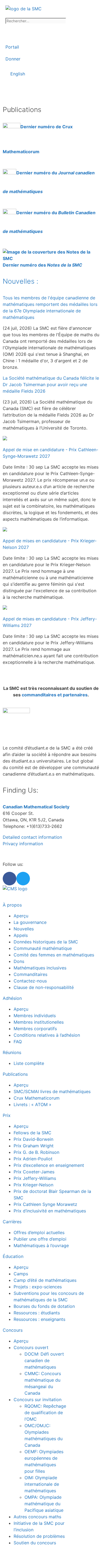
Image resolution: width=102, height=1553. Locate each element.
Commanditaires (30, 974)
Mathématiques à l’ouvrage (41, 1245)
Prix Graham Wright (34, 1145)
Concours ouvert (31, 1347)
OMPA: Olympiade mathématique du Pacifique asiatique (43, 1503)
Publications (15, 1074)
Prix (7, 1115)
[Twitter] (23, 878)
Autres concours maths (37, 1516)
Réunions (12, 1052)
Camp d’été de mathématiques (45, 1280)
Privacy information (23, 843)
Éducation (13, 1256)
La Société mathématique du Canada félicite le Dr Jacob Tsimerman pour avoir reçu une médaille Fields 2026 (51, 384)
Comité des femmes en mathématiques (54, 955)
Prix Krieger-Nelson (33, 1184)
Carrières (12, 1221)
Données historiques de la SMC (46, 941)
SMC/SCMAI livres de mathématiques (52, 1091)
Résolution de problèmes (39, 1536)
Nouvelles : (20, 281)
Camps (21, 1273)
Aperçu (21, 915)
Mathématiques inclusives (40, 968)
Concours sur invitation (37, 1399)
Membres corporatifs (35, 1028)
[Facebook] (9, 878)
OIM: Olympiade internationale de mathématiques (41, 1484)
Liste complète (29, 1063)
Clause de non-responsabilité (44, 987)
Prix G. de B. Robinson (36, 1152)
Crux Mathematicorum (37, 1098)
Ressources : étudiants (37, 1312)
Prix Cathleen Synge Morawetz (45, 1204)
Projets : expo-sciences (38, 1286)
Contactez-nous (30, 981)
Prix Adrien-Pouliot (33, 1158)
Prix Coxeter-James (34, 1171)
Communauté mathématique (43, 948)
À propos (12, 905)
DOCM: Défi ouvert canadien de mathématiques (44, 1360)
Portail (12, 47)
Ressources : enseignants (39, 1319)
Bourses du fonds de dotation (44, 1306)
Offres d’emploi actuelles (39, 1232)
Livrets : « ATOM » (32, 1104)
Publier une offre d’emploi (40, 1239)
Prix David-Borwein (33, 1139)
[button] (51, 91)
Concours (13, 1330)
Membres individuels (35, 1015)
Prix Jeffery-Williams (35, 1178)
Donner (12, 59)
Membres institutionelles (39, 1022)
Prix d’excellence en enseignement (49, 1165)
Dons (19, 961)
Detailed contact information (32, 837)
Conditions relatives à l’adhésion (47, 1035)
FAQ (18, 1041)
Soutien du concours (35, 1542)
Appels (21, 935)
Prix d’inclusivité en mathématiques (50, 1210)
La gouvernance (30, 922)
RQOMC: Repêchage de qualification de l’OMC (45, 1412)
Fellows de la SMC (32, 1132)
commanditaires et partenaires (55, 694)
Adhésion (12, 998)
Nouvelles (24, 928)
